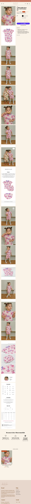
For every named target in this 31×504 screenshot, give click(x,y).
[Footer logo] (4, 484)
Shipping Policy (18, 491)
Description (18, 27)
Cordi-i (17, 6)
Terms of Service (18, 494)
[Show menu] (1, 3)
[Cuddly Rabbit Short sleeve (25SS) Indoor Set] (6, 457)
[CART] (29, 3)
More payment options (23, 25)
